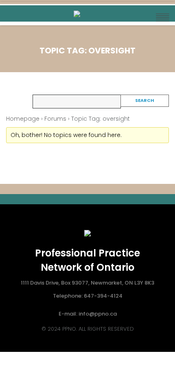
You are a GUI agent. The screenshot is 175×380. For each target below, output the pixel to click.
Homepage (22, 119)
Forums (55, 119)
